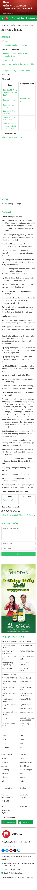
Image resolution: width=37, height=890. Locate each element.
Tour (13, 18)
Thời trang (5, 770)
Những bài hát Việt (26, 708)
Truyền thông (15, 25)
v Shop (4, 718)
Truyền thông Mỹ (25, 678)
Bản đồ (22, 747)
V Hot (4, 708)
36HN (9, 801)
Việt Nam (20, 18)
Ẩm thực (4, 762)
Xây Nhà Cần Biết (25, 705)
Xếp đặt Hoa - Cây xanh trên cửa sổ (15, 71)
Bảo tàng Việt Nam (26, 645)
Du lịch (3, 758)
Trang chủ (4, 25)
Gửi (18, 554)
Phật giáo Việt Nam (26, 699)
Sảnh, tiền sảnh (9, 500)
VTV (21, 674)
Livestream (23, 788)
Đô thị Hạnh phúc (26, 762)
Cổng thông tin (6, 754)
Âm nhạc (4, 766)
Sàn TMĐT (5, 747)
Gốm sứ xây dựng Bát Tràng (12, 137)
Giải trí (3, 781)
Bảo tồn (22, 777)
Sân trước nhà (7, 60)
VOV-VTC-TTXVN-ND (9, 678)
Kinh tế (22, 758)
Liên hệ (3, 806)
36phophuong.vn (7, 797)
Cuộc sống (23, 754)
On (2, 18)
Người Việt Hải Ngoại (9, 674)
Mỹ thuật (4, 773)
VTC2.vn (23, 797)
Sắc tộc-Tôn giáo (26, 770)
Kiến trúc (4, 777)
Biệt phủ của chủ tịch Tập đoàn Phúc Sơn (18, 515)
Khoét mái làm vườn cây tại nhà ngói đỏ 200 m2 (9, 126)
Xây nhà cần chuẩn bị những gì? (14, 45)
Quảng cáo (23, 806)
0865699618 (17, 869)
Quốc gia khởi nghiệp (9, 641)
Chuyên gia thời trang (27, 712)
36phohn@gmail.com (16, 873)
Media (22, 781)
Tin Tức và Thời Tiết (27, 651)
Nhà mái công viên (10, 100)
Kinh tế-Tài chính (25, 641)
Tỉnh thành (30, 18)
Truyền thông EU (25, 681)
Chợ (21, 735)
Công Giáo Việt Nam (9, 705)
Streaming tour (6, 788)
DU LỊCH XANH (7, 668)
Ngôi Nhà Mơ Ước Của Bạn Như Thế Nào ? (10, 92)
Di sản (22, 773)
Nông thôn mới (25, 766)
